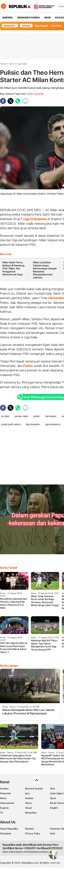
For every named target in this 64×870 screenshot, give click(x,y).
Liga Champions (35, 219)
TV (1, 812)
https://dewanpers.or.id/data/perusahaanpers (27, 851)
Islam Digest (56, 793)
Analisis (29, 798)
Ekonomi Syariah (28, 17)
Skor (52, 788)
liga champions (52, 424)
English (54, 807)
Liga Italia (56, 25)
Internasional (7, 802)
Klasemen (9, 25)
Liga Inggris (41, 25)
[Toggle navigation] (3, 6)
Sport (12, 63)
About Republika (9, 828)
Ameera (4, 788)
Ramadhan (31, 812)
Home (3, 63)
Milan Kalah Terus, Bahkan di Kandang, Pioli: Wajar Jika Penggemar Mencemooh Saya (13, 268)
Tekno (28, 802)
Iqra (27, 793)
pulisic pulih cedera (11, 424)
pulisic (36, 416)
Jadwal (26, 25)
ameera (7, 17)
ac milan (5, 416)
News (3, 798)
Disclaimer (5, 833)
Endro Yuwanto (35, 93)
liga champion (33, 424)
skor (47, 17)
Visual (28, 807)
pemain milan (21, 416)
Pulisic (28, 366)
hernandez (50, 416)
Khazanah (5, 793)
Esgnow (4, 807)
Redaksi (29, 828)
